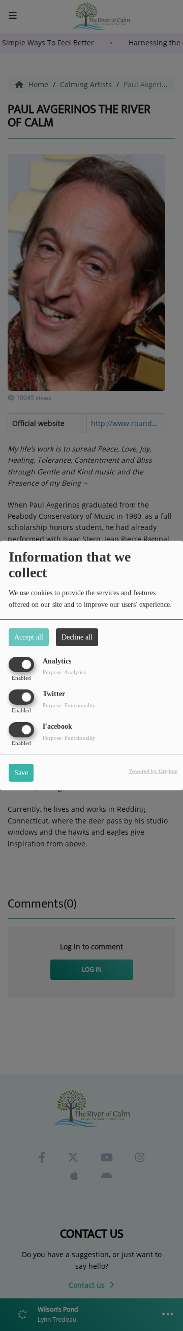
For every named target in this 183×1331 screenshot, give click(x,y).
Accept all (28, 637)
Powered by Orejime (153, 771)
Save (21, 773)
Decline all (77, 637)
